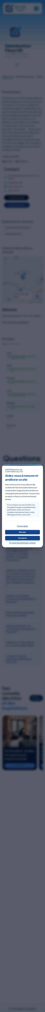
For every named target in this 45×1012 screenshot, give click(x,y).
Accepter (22, 538)
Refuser (22, 532)
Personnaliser (22, 526)
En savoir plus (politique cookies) (23, 543)
